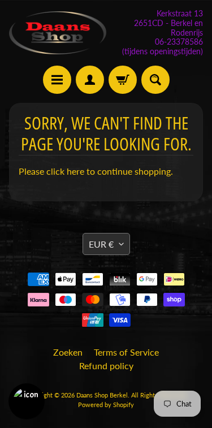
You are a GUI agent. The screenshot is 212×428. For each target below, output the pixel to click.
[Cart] (123, 80)
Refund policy (106, 365)
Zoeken (68, 352)
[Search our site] (155, 80)
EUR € (101, 244)
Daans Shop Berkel (102, 395)
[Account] (90, 80)
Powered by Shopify (106, 404)
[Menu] (57, 80)
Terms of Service (126, 352)
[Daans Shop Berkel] (57, 32)
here (75, 171)
